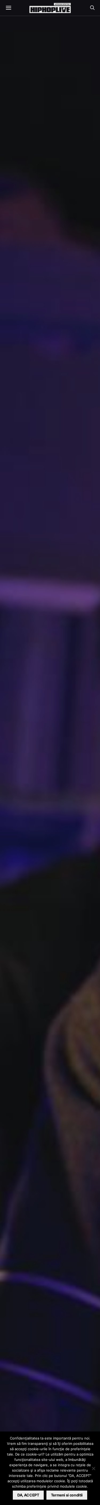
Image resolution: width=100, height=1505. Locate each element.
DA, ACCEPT (28, 1495)
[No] (93, 1468)
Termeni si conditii (67, 1495)
